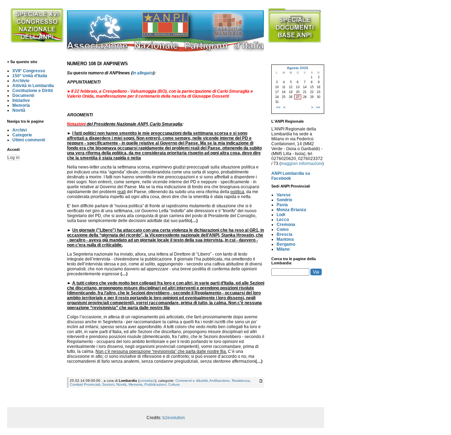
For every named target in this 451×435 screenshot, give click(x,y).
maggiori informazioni (301, 163)
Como (283, 229)
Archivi (19, 130)
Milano (283, 249)
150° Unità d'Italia (29, 75)
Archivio (20, 80)
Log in (13, 157)
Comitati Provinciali (85, 384)
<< (278, 107)
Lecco (283, 219)
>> (318, 107)
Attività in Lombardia (33, 85)
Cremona (286, 224)
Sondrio (284, 199)
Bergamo (286, 244)
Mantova (285, 239)
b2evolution (173, 417)
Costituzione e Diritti (32, 90)
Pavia (282, 204)
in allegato (142, 73)
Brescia (284, 234)
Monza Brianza (291, 209)
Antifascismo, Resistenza (229, 380)
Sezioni (108, 384)
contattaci (147, 380)
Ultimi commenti (28, 139)
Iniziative (21, 100)
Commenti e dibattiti (191, 380)
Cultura (174, 384)
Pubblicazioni (155, 384)
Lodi (281, 214)
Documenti (23, 95)
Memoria (21, 105)
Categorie (22, 135)
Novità (18, 110)
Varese (284, 194)
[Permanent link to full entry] (261, 381)
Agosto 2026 (297, 68)
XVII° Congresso (28, 70)
